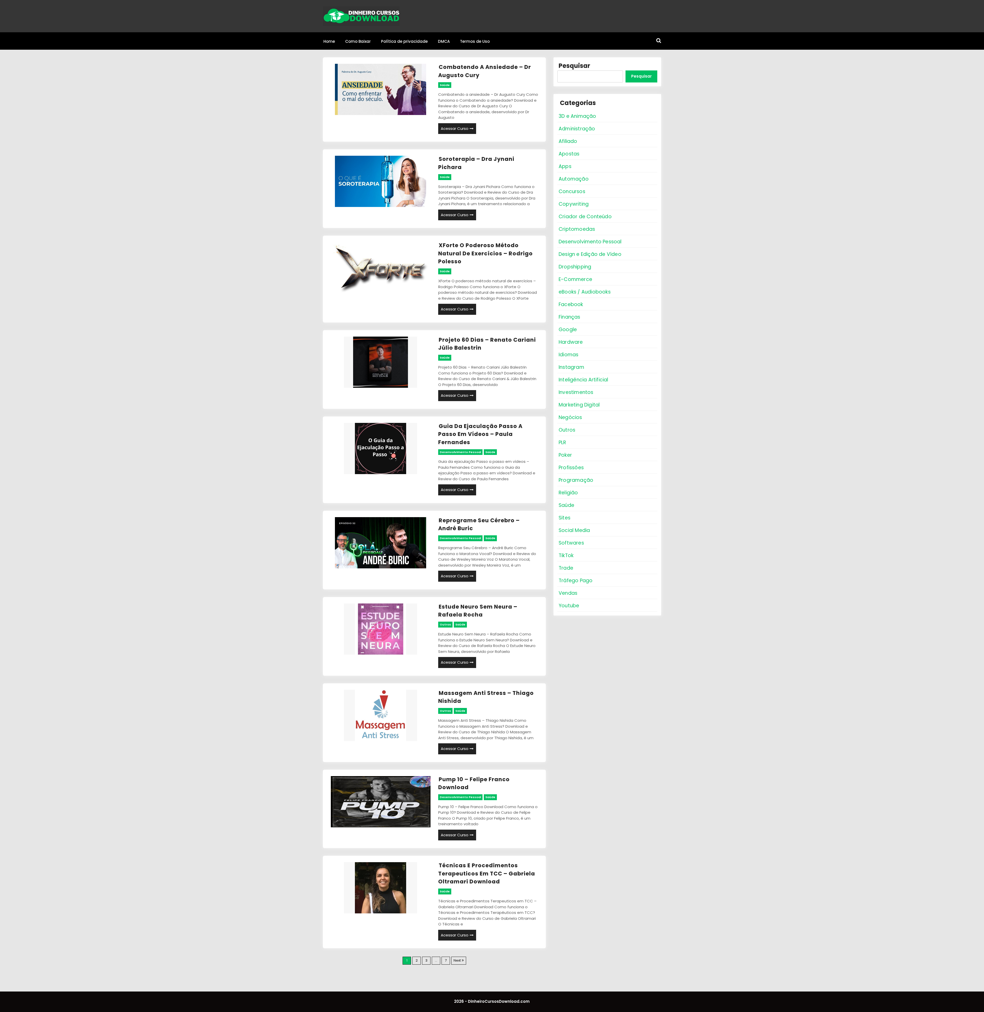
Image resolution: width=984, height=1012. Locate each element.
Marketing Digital (579, 404)
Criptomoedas (577, 229)
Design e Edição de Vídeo (590, 254)
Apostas (569, 153)
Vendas (568, 593)
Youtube (569, 605)
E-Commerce (575, 279)
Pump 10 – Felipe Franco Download (474, 783)
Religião (568, 492)
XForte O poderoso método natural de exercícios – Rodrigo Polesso (485, 253)
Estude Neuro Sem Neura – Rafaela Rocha (477, 611)
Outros (445, 624)
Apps (565, 166)
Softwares (571, 542)
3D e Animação (577, 116)
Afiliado (568, 141)
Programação (576, 480)
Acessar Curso (454, 128)
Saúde (445, 85)
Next (457, 960)
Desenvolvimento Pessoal (460, 452)
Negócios (570, 417)
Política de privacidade (404, 41)
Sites (564, 517)
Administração (577, 128)
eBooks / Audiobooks (585, 291)
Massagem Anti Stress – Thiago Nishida (486, 697)
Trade (566, 568)
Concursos (572, 191)
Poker (565, 455)
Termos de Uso (475, 41)
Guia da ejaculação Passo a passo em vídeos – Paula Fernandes (480, 434)
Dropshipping (575, 266)
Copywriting (574, 204)
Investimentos (576, 392)
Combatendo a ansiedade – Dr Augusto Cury (484, 71)
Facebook (571, 304)
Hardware (571, 342)
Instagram (571, 367)
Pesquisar (574, 65)
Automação (574, 178)
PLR (562, 442)
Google (568, 329)
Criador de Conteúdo (585, 216)
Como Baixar (358, 41)
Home (329, 41)
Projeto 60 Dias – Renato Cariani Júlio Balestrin (487, 344)
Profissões (571, 467)
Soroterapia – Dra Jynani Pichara (476, 163)
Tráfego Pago (575, 580)
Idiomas (568, 354)
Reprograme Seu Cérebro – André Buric (479, 524)
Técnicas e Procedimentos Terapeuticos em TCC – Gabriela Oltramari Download (486, 873)
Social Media (574, 530)
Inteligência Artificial (583, 379)
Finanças (569, 317)
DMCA (444, 41)
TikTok (566, 555)
